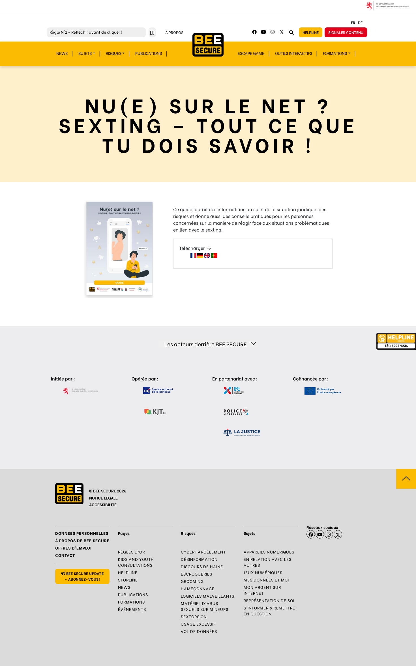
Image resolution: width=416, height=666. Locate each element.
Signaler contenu (345, 32)
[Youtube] (263, 32)
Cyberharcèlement (203, 552)
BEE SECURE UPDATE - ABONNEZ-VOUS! (84, 575)
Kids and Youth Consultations (136, 562)
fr (353, 22)
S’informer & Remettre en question (269, 611)
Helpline (311, 32)
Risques (113, 53)
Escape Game (251, 53)
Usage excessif (198, 624)
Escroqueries (196, 574)
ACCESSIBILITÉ (103, 504)
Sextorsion (194, 616)
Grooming (192, 581)
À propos (174, 32)
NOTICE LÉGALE (103, 498)
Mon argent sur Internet (262, 590)
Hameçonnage (198, 588)
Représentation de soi (269, 600)
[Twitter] (281, 32)
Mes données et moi (266, 580)
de (360, 22)
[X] (338, 534)
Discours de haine (202, 566)
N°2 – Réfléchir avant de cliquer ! (86, 32)
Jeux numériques (263, 572)
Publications (148, 53)
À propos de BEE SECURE (82, 540)
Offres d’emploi (73, 548)
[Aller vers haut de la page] (406, 479)
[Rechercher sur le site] (291, 32)
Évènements (132, 609)
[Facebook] (254, 32)
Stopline (128, 580)
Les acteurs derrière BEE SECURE (205, 343)
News (62, 53)
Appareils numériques (269, 552)
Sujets (85, 53)
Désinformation (199, 559)
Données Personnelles (81, 533)
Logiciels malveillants (207, 596)
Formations (335, 53)
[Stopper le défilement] (152, 32)
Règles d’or (131, 552)
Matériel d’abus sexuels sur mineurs (204, 606)
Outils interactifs (293, 53)
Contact (65, 555)
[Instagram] (272, 32)
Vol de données (199, 631)
